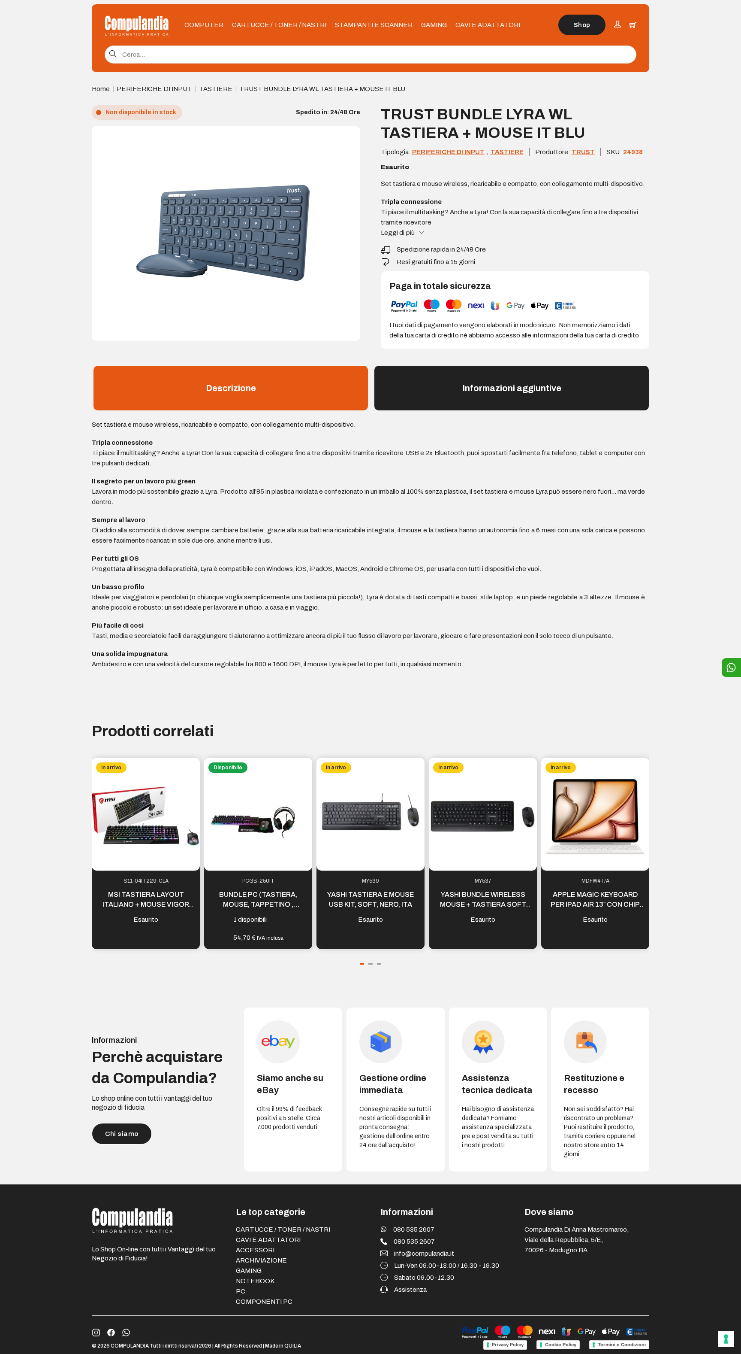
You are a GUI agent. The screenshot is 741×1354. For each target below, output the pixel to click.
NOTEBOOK (255, 1281)
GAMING (434, 24)
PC (240, 1291)
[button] (348, 138)
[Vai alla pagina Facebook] (111, 1332)
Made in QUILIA (283, 1346)
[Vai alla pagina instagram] (96, 1332)
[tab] (362, 964)
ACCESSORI (255, 1250)
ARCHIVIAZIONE (261, 1260)
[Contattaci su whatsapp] (126, 1332)
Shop (582, 24)
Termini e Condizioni (622, 1345)
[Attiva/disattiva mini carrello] (633, 24)
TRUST (583, 152)
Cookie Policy (560, 1345)
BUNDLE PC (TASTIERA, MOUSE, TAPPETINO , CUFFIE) (258, 904)
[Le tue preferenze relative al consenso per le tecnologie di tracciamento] (726, 1339)
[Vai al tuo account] (617, 25)
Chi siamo (122, 1133)
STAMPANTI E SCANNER (374, 24)
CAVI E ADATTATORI (487, 24)
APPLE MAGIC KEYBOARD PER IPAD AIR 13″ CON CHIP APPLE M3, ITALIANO (595, 904)
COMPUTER (203, 24)
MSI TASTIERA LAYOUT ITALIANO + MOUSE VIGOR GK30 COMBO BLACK (145, 904)
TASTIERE (215, 88)
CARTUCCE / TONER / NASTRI (279, 24)
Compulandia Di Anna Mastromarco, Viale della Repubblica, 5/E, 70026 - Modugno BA (576, 1240)
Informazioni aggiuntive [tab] (511, 388)
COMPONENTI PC (264, 1301)
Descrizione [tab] (231, 388)
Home (101, 88)
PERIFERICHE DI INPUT (154, 88)
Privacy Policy (508, 1345)
